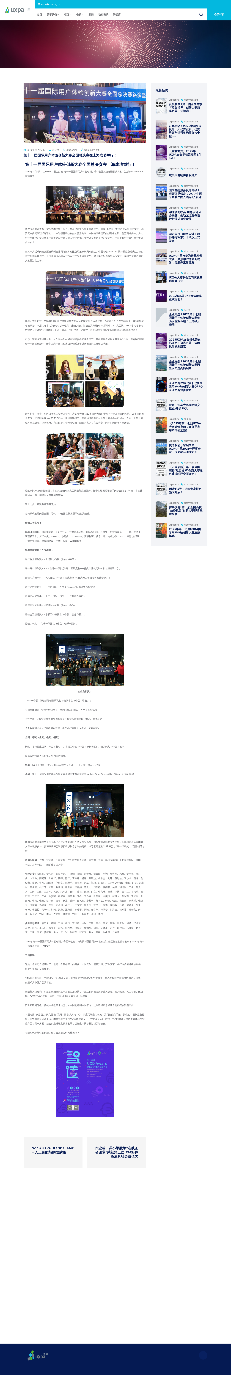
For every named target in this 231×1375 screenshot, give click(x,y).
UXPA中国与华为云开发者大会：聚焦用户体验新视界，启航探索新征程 (185, 259)
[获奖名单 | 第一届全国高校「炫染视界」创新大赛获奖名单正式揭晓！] (161, 105)
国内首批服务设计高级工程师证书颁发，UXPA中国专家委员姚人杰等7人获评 (185, 193)
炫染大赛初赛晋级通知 (183, 175)
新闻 (91, 14)
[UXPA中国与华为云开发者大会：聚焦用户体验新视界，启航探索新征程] (161, 257)
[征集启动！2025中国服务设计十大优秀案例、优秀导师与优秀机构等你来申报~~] (161, 129)
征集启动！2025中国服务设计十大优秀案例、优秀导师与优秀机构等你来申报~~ (185, 131)
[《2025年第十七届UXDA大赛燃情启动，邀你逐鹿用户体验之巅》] (161, 425)
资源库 (117, 14)
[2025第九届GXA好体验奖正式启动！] (161, 296)
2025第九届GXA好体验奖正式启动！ (185, 297)
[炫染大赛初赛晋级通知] (161, 172)
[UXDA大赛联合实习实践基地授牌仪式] (161, 277)
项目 (66, 14)
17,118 (187, 309)
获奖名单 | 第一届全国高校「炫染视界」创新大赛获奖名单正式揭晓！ (185, 107)
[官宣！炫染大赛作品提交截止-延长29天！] (161, 405)
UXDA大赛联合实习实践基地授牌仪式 (185, 279)
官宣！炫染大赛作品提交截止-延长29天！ (184, 406)
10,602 (187, 418)
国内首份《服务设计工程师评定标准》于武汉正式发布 (184, 237)
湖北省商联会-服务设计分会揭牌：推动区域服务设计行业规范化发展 (185, 215)
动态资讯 (103, 14)
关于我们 (52, 14)
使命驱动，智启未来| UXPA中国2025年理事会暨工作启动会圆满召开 (185, 448)
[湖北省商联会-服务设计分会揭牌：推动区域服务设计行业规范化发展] (161, 213)
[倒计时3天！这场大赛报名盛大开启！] (161, 489)
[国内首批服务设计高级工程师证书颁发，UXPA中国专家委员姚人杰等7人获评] (161, 192)
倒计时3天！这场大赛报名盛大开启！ (185, 490)
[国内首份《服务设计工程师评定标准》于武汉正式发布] (161, 235)
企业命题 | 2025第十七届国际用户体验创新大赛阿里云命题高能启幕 (185, 364)
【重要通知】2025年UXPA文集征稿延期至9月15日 (185, 154)
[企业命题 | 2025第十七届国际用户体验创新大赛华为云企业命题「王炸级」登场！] (161, 317)
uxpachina (71, 150)
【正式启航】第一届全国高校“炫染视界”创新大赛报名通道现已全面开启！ (186, 470)
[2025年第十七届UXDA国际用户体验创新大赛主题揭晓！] (161, 530)
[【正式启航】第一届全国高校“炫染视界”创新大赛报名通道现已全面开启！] (161, 468)
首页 (39, 14)
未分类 (55, 150)
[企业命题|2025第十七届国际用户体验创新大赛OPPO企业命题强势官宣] (161, 384)
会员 (78, 14)
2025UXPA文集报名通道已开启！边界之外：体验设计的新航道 (185, 343)
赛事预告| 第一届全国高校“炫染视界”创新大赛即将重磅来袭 (186, 510)
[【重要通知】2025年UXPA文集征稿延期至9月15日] (161, 152)
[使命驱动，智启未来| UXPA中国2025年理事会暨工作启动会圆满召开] (161, 447)
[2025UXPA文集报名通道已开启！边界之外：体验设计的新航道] (161, 341)
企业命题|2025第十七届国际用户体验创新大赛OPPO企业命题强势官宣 (186, 386)
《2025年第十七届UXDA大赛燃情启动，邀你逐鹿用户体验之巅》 (185, 426)
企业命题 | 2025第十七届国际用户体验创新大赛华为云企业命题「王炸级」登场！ (185, 319)
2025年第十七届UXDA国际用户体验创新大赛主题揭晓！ (185, 532)
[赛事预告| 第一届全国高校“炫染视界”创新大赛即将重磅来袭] (161, 509)
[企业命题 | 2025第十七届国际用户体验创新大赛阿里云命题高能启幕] (161, 363)
